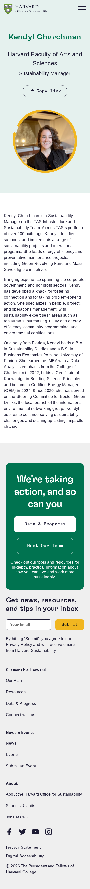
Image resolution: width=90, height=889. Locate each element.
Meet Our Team (45, 546)
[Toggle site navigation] (82, 9)
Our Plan (14, 680)
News (11, 743)
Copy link (48, 91)
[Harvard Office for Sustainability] (26, 9)
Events (12, 754)
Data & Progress (46, 525)
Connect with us (20, 715)
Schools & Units (20, 806)
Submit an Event (21, 766)
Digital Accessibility (25, 856)
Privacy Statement (23, 847)
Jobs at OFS (17, 817)
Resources (16, 692)
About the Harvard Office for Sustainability (44, 794)
